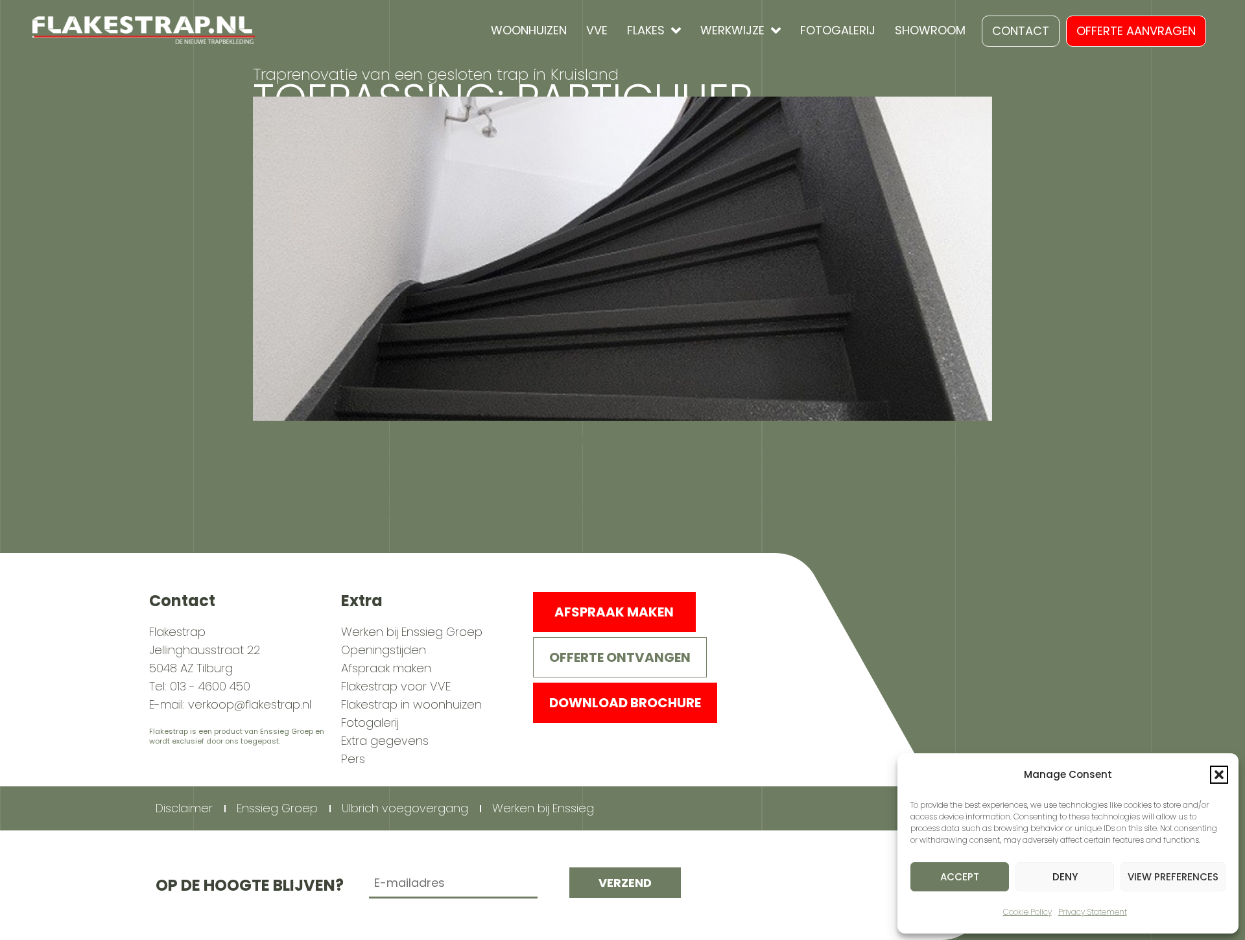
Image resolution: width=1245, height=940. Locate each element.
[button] (1219, 774)
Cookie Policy (1027, 911)
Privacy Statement (1092, 911)
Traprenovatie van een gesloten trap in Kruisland (436, 74)
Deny (1065, 877)
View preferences (1173, 877)
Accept (959, 877)
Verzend (625, 883)
